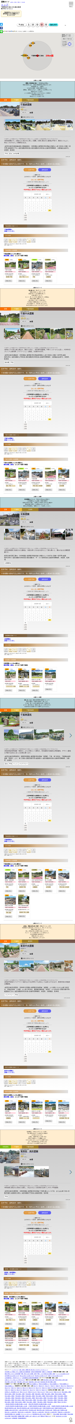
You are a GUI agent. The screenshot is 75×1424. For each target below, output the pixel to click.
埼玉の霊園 (7, 1416)
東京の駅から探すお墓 (48, 1380)
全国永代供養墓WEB (36, 1372)
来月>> (47, 194)
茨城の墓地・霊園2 (20, 1398)
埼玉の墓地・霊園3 (52, 1398)
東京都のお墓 (32, 1410)
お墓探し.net (28, 1416)
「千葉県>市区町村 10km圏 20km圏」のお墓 (39, 1406)
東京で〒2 (63, 1386)
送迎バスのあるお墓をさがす (55, 1376)
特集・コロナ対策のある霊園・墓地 (46, 1374)
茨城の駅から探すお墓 (34, 1382)
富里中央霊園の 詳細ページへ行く (9, 1071)
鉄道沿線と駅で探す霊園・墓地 (48, 1382)
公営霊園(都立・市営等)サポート (13, 1378)
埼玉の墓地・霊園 (20, 1394)
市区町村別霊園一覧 (10, 1414)
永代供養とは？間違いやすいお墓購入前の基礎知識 (17, 1372)
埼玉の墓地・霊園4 (41, 1400)
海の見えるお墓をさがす (41, 1376)
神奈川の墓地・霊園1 (60, 1394)
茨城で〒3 (49, 1388)
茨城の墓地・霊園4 (62, 1400)
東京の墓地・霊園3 (30, 1398)
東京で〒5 (19, 1390)
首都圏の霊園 (21, 1416)
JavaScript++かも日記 (61, 1416)
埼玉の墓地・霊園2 (62, 1396)
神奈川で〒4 (62, 1388)
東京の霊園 (56, 1414)
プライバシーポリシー (26, 1414)
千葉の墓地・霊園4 (52, 1400)
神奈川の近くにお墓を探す (24, 1412)
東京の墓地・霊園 (66, 1392)
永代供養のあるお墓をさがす (12, 1376)
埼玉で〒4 (68, 1388)
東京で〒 (35, 1386)
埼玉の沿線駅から (54, 1384)
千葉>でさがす (49, 1392)
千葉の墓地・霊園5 (41, 1402)
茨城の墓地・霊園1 (30, 1396)
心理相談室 (14, 1418)
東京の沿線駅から (33, 1384)
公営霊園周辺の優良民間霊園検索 (30, 1378)
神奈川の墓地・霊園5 (20, 1402)
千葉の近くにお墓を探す (38, 1412)
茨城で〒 (58, 1386)
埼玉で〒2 (7, 1388)
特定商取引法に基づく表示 (39, 1414)
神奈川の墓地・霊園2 (51, 1396)
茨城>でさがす (57, 1392)
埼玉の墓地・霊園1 (9, 1396)
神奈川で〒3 (32, 1388)
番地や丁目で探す (62, 1402)
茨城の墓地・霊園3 (9, 1400)
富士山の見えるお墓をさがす (27, 1376)
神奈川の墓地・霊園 (10, 1394)
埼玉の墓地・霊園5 (31, 1402)
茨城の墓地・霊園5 (52, 1402)
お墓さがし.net (36, 1416)
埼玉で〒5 (32, 1390)
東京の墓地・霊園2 (40, 1396)
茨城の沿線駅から (9, 1386)
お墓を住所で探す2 (23, 1410)
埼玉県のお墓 (48, 1410)
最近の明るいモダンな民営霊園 (12, 1374)
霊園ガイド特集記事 (47, 1372)
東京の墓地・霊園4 (20, 1400)
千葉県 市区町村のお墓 (48, 1408)
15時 (25, 219)
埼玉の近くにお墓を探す (51, 1412)
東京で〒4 (55, 1388)
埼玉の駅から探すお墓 (10, 1382)
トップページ (15, 1370)
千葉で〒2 (13, 1388)
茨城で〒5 (44, 1390)
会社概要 (18, 1414)
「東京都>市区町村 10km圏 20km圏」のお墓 (16, 1404)
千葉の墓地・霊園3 (62, 1398)
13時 (25, 217)
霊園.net (42, 1416)
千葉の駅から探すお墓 (22, 1382)
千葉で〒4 (7, 1390)
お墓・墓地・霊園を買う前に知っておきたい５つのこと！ (33, 1370)
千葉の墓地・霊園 (29, 1394)
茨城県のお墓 (63, 1410)
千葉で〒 (52, 1386)
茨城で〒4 (13, 1390)
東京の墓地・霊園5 (9, 1402)
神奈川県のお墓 (40, 1410)
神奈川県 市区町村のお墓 (23, 1408)
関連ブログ (48, 1416)
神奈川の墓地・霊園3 (41, 1398)
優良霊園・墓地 (8, 255)
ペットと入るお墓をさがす (62, 1374)
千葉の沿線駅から (63, 1384)
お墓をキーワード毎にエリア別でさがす (15, 1380)
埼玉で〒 (47, 1386)
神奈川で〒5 (26, 1390)
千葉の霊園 (70, 1414)
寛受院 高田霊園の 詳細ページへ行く (10, 1273)
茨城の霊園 (14, 1416)
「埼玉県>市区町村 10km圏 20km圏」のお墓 (16, 1406)
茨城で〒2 (19, 1388)
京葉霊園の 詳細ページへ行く (9, 639)
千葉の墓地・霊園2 (9, 1398)
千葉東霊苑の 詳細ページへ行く (9, 840)
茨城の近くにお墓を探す (64, 1412)
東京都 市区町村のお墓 (10, 1408)
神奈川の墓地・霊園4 (30, 1400)
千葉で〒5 (38, 1390)
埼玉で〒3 (38, 1388)
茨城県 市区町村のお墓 (60, 1408)
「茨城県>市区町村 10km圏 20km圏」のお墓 (62, 1406)
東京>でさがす (23, 1392)
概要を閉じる (25, 112)
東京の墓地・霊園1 (49, 1394)
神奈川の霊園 (63, 1414)
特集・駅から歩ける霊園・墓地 (28, 1374)
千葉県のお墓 (56, 1410)
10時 (25, 215)
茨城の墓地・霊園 (39, 1394)
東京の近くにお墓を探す (11, 1412)
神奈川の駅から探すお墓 (61, 1380)
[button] (28, 58)
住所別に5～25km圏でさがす (12, 1392)
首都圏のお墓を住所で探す (11, 1410)
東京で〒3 (25, 1388)
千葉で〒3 (44, 1388)
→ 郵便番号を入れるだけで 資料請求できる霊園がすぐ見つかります (11, 14)
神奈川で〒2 (70, 1386)
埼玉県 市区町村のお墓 (35, 1408)
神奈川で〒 (41, 1386)
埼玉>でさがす (41, 1392)
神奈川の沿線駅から (44, 1384)
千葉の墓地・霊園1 (20, 1396)
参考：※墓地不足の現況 (50, 164)
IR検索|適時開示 (22, 1418)
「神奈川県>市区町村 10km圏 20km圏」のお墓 (39, 1404)
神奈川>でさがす (32, 1392)
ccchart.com (8, 1418)
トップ (4, 4)
